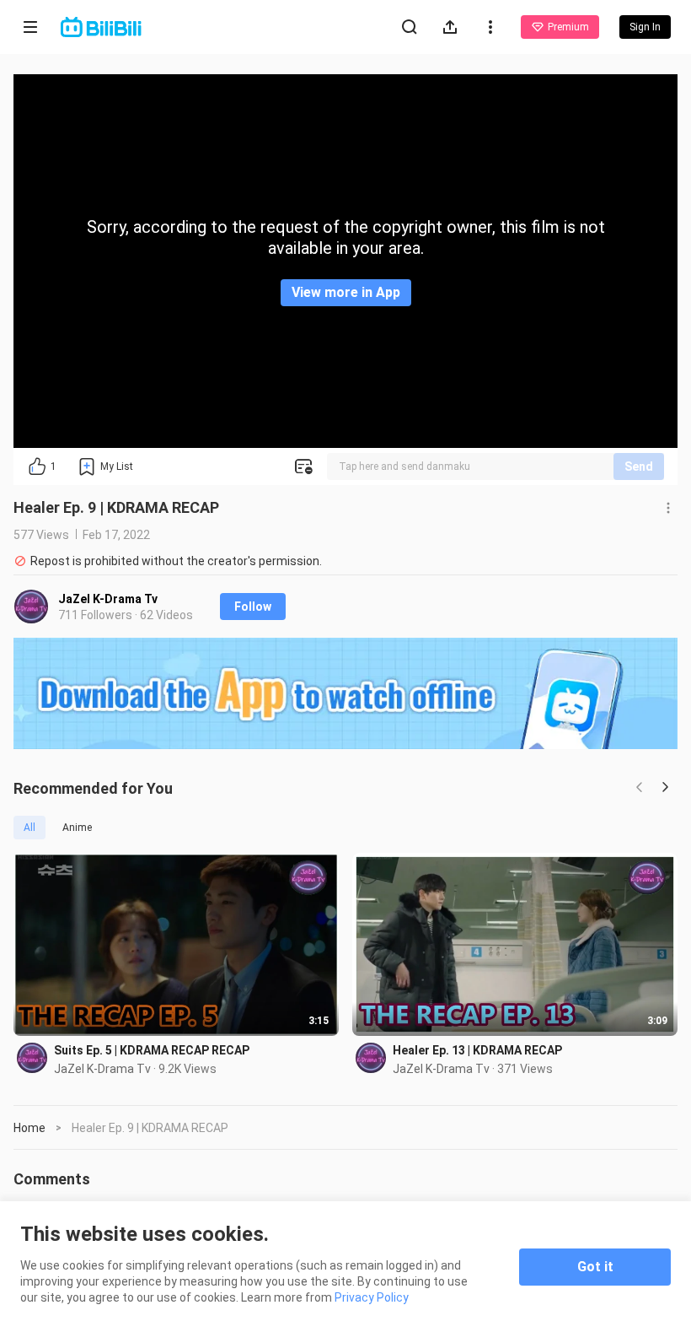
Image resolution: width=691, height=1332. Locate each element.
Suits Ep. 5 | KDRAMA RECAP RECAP (151, 1050)
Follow (252, 606)
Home (29, 1128)
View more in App (346, 292)
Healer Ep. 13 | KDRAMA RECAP (477, 1050)
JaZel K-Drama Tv (108, 599)
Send (638, 466)
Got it (595, 1267)
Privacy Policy (372, 1297)
